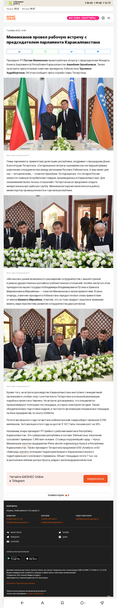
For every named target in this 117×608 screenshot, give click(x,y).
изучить (24, 451)
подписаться (95, 478)
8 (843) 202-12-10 (15, 519)
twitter (65, 532)
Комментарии (58, 495)
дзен (64, 536)
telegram (15, 536)
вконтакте (15, 532)
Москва (25, 9)
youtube (14, 541)
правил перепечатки (35, 594)
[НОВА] (82, 18)
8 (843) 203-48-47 (49, 519)
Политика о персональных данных (21, 583)
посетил (26, 443)
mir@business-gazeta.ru (52, 522)
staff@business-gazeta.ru (87, 519)
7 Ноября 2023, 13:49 (16, 30)
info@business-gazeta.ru (18, 522)
